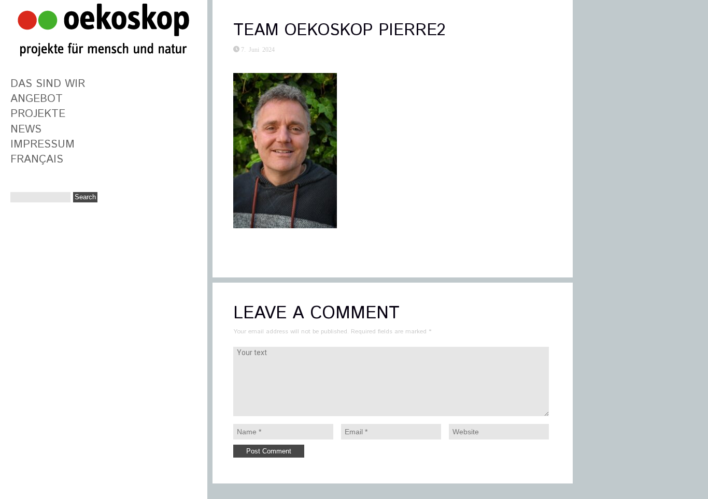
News (25, 129)
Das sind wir (47, 84)
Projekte (37, 114)
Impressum (42, 144)
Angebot (36, 99)
